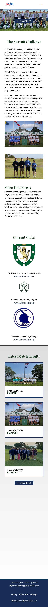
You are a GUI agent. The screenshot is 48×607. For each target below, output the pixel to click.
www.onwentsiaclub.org (24, 340)
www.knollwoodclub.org (24, 303)
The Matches (24, 21)
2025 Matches (15, 390)
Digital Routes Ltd (29, 601)
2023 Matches (15, 470)
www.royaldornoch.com (24, 276)
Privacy (14, 594)
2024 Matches (15, 430)
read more (12, 393)
